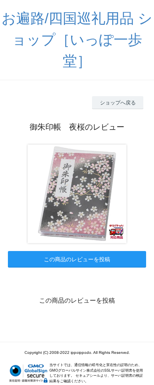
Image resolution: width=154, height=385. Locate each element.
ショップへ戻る (118, 103)
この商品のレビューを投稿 (77, 259)
